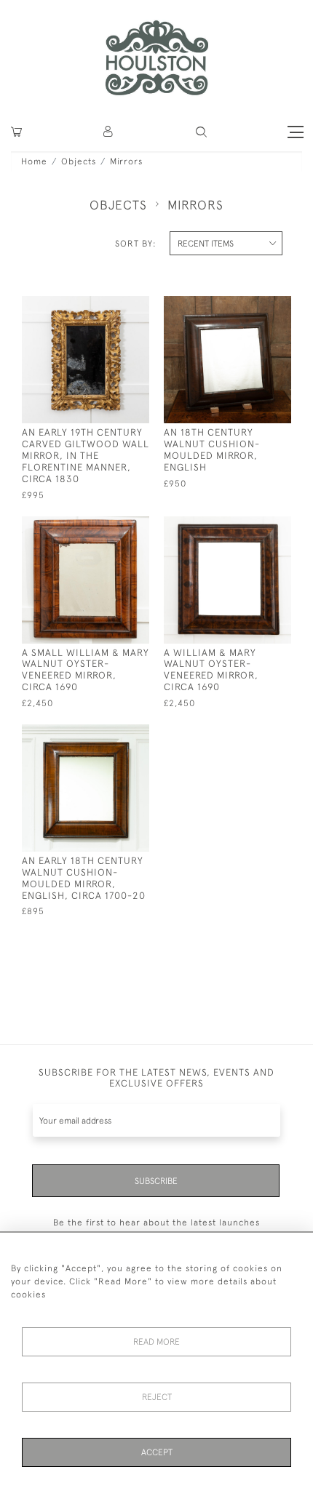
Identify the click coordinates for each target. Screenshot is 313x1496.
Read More (156, 1342)
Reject (157, 1397)
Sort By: (135, 244)
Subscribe (156, 1181)
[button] (201, 132)
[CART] (16, 132)
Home (34, 161)
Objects (78, 161)
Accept (157, 1452)
